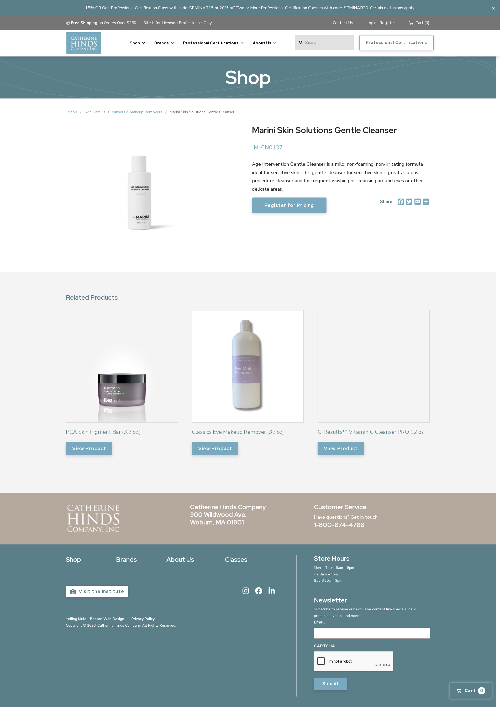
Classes (236, 559)
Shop (135, 43)
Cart (473, 690)
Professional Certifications (211, 43)
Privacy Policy (143, 618)
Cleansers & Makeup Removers (135, 112)
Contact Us (343, 22)
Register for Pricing (289, 205)
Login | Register (380, 22)
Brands (161, 43)
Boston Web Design (107, 618)
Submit (330, 684)
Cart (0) (421, 22)
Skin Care (93, 112)
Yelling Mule (76, 618)
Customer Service (340, 507)
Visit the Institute (100, 591)
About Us (262, 43)
